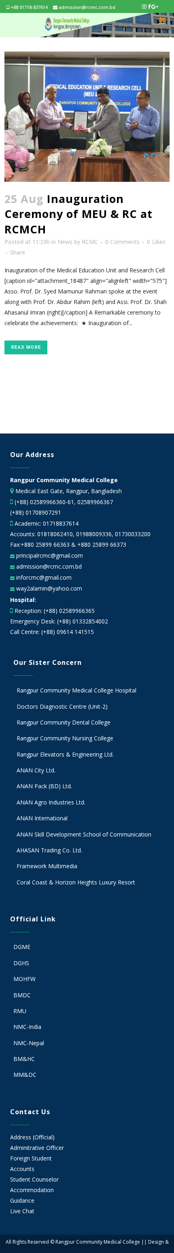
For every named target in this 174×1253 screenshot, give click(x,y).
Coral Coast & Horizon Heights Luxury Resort (76, 882)
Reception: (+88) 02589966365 (55, 611)
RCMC (90, 242)
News (64, 242)
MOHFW (24, 979)
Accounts (22, 1169)
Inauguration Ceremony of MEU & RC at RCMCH (78, 214)
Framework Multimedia (47, 866)
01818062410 (55, 534)
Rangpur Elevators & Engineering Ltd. (66, 754)
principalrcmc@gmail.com (49, 555)
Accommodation (32, 1190)
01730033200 (133, 534)
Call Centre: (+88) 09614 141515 (52, 632)
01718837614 (61, 523)
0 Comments (122, 242)
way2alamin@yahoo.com (48, 588)
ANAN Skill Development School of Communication (84, 834)
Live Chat (22, 1211)
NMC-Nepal (28, 1043)
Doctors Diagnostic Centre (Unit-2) (62, 706)
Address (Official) (32, 1137)
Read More (26, 347)
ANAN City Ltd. (36, 770)
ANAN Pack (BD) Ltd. (44, 786)
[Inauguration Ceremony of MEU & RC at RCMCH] (87, 117)
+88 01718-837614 (28, 7)
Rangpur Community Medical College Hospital (76, 690)
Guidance (22, 1200)
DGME (21, 947)
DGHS (21, 963)
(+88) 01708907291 (35, 512)
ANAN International (42, 818)
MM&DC (24, 1074)
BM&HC (24, 1059)
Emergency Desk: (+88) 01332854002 (59, 621)
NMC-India (27, 1027)
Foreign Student (31, 1158)
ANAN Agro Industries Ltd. (51, 802)
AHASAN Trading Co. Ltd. (49, 850)
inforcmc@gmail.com (43, 577)
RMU (19, 1011)
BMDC (22, 995)
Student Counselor (34, 1179)
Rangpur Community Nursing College (65, 738)
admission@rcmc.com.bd (86, 7)
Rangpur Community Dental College (63, 722)
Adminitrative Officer (37, 1148)
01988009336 (94, 534)
